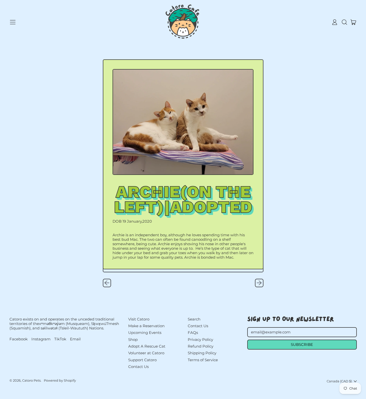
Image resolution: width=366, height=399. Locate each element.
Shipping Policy (202, 353)
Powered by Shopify (60, 380)
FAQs (193, 332)
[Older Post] (107, 283)
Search (194, 319)
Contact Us (138, 366)
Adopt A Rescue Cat (146, 346)
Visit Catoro (138, 319)
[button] (344, 22)
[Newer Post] (259, 283)
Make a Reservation (146, 325)
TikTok (60, 339)
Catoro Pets (31, 380)
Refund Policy (200, 346)
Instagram (41, 339)
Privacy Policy (200, 339)
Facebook (18, 339)
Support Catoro (142, 360)
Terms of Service (203, 360)
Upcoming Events (144, 332)
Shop (133, 339)
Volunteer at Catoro (146, 353)
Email (75, 339)
